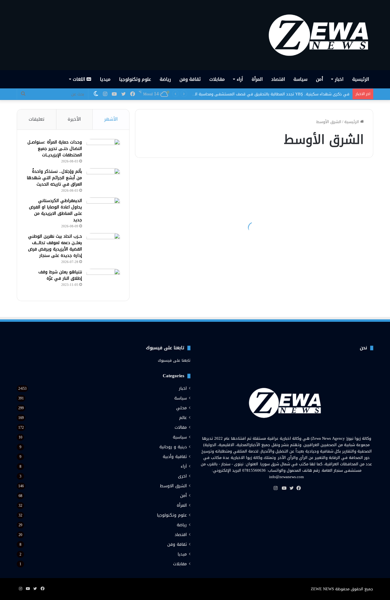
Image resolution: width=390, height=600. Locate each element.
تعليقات (36, 119)
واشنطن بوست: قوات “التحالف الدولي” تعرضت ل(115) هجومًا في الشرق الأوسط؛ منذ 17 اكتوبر (196, 234)
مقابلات (217, 79)
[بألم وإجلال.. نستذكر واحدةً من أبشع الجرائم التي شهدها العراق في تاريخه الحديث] (103, 179)
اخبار (339, 79)
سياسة (300, 79)
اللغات (80, 79)
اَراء (240, 79)
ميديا (105, 79)
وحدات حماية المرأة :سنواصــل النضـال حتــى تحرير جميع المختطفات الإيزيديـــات (54, 148)
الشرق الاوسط (173, 486)
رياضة (165, 79)
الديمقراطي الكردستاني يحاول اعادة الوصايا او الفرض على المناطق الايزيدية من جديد (55, 210)
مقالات (181, 427)
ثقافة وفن (190, 79)
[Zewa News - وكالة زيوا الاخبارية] (320, 35)
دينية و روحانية (173, 447)
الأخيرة (74, 119)
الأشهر (111, 119)
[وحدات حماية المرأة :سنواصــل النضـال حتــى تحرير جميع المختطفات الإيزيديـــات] (103, 150)
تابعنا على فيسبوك (174, 360)
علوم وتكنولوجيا (135, 79)
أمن (319, 79)
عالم (183, 417)
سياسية (180, 437)
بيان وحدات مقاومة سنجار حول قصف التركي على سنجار (315, 288)
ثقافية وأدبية (175, 456)
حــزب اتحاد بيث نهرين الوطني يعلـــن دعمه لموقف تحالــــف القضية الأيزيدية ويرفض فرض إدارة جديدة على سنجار (55, 246)
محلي (181, 408)
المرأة (257, 79)
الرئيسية (360, 79)
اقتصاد (278, 79)
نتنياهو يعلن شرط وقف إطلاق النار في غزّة (60, 275)
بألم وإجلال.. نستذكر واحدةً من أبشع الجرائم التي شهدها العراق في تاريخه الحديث (54, 177)
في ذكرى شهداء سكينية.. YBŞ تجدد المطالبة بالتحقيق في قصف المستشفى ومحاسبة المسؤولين (264, 94)
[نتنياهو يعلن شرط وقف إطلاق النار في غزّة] (103, 280)
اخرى (182, 476)
